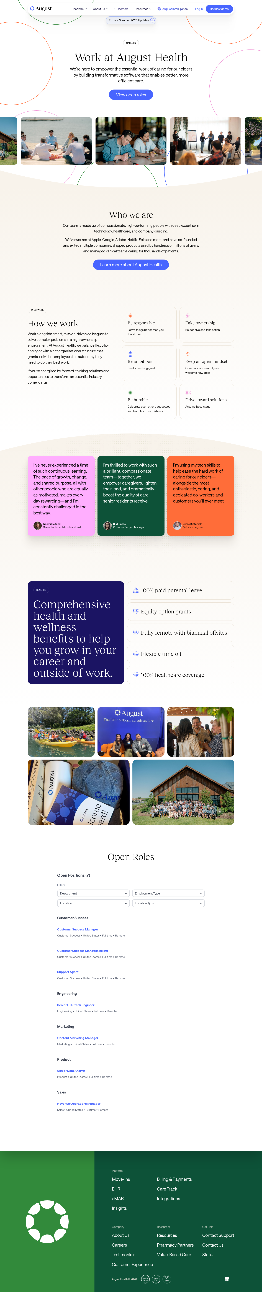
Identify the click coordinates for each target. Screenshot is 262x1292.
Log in (199, 9)
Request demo (219, 9)
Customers (121, 9)
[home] (41, 8)
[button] (80, 8)
